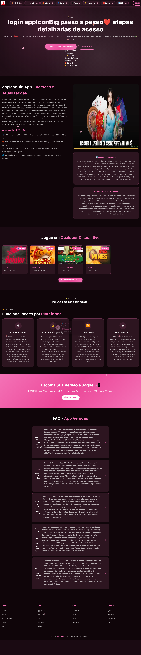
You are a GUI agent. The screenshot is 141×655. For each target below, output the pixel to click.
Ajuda (109, 611)
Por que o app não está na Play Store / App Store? (68, 539)
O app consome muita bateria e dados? (68, 572)
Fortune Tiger (7, 618)
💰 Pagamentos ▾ (90, 3)
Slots (4, 622)
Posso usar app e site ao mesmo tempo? (68, 506)
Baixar (39, 626)
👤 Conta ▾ (61, 3)
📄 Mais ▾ (121, 3)
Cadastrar (75, 611)
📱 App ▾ (75, 3)
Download (40, 622)
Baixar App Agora (70, 398)
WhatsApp (111, 618)
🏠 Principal (16, 3)
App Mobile (41, 611)
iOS (38, 618)
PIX (109, 622)
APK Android (41, 615)
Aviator (4, 611)
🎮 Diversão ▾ (31, 3)
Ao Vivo (4, 626)
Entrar (74, 618)
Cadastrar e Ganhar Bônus (61, 47)
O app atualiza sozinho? (68, 474)
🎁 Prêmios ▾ (46, 3)
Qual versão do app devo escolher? (68, 441)
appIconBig (61, 636)
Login (74, 615)
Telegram (111, 615)
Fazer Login (87, 47)
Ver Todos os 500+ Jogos (70, 280)
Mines (4, 615)
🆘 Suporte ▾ (107, 3)
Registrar (75, 622)
